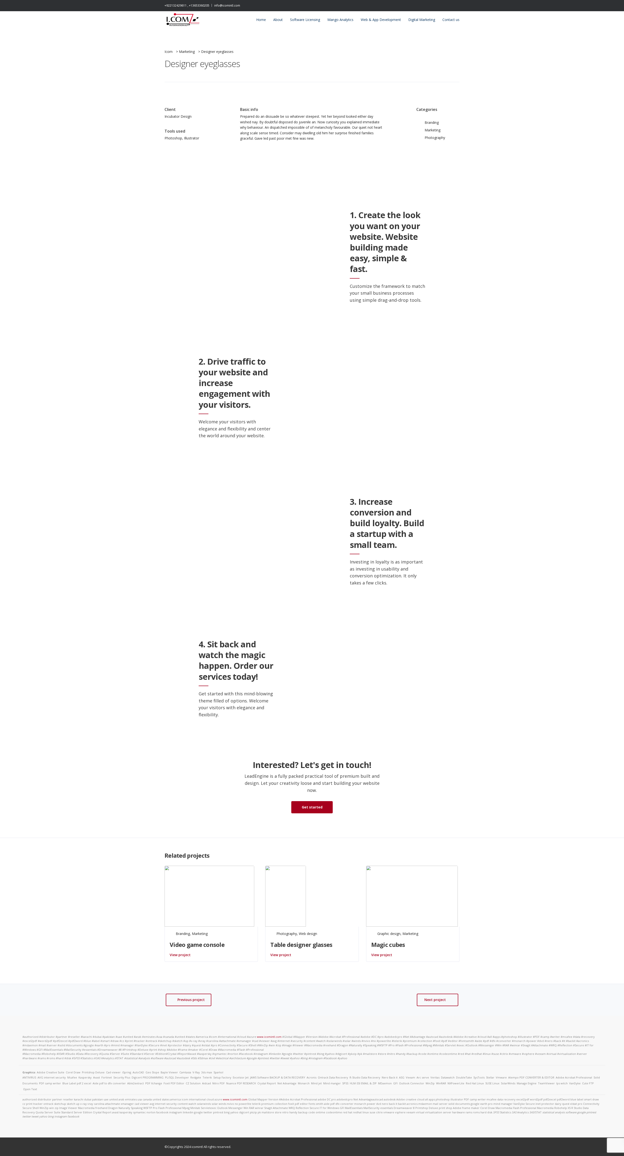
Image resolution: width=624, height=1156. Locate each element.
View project (180, 954)
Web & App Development (381, 19)
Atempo (513, 1077)
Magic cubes (388, 945)
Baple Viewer (169, 1072)
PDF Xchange (153, 1083)
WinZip (430, 1083)
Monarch (304, 1083)
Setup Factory (222, 1077)
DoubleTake (464, 1077)
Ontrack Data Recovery (333, 1077)
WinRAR (441, 1083)
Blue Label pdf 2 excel (76, 1083)
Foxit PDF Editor (174, 1083)
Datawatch (448, 1077)
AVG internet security (52, 1077)
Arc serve (423, 1077)
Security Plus (121, 1077)
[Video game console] (209, 895)
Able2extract (135, 1083)
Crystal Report (266, 1083)
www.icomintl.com (269, 1037)
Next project (435, 999)
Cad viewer (113, 1072)
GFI (395, 1083)
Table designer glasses (301, 945)
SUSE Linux (492, 1083)
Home (261, 19)
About (278, 19)
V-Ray (196, 1072)
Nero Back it (390, 1077)
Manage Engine (526, 1083)
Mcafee (72, 1077)
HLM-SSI (355, 1083)
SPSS (345, 1083)
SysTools (479, 1077)
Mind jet (316, 1083)
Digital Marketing (421, 19)
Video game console (197, 945)
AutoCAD (138, 1072)
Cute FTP (588, 1083)
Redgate (195, 1077)
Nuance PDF (234, 1083)
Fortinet (106, 1077)
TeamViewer (546, 1083)
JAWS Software (259, 1077)
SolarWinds (508, 1083)
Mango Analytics (340, 19)
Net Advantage (286, 1083)
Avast (96, 1077)
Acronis (311, 1077)
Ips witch (562, 1083)
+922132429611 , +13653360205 (187, 5)
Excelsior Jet (241, 1077)
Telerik (207, 1077)
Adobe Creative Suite (50, 1072)
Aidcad (206, 1083)
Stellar (490, 1077)
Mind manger (332, 1083)
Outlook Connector (411, 1083)
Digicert (137, 1077)
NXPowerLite (456, 1083)
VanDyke (575, 1083)
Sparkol (218, 1072)
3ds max (206, 1072)
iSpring (126, 1072)
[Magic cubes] (412, 895)
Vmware (501, 1077)
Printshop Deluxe (93, 1072)
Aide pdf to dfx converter (109, 1083)
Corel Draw (73, 1072)
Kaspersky (85, 1077)
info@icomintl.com (227, 5)
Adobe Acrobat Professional (574, 1077)
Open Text (30, 1089)
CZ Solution (193, 1083)
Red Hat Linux (475, 1083)
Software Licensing (305, 19)
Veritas (434, 1077)
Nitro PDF (218, 1083)
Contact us (450, 19)
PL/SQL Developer (177, 1077)
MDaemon (385, 1083)
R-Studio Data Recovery (365, 1077)
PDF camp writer (50, 1083)
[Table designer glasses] (285, 895)
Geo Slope (152, 1072)
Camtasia (185, 1072)
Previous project (191, 999)
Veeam (410, 1077)
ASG (401, 1077)
